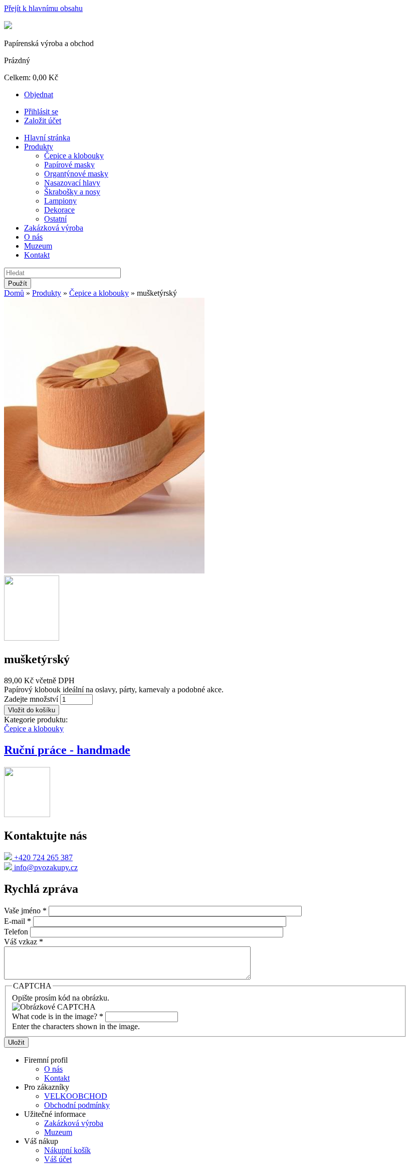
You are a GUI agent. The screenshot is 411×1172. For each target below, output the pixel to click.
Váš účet (58, 1159)
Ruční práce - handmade (67, 749)
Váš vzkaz (23, 941)
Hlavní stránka (47, 137)
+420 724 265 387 (42, 857)
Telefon (17, 931)
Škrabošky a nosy (72, 191)
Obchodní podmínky (77, 1105)
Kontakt (37, 255)
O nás (33, 237)
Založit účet (42, 120)
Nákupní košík (67, 1150)
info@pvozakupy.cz (45, 867)
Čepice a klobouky (74, 155)
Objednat (38, 94)
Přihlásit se (41, 111)
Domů (14, 293)
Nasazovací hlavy (72, 182)
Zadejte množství (32, 699)
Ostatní (55, 219)
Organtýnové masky (76, 173)
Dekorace (59, 210)
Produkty (38, 146)
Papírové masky (69, 164)
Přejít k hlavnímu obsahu (43, 8)
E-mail (17, 921)
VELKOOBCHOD (75, 1096)
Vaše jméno (25, 910)
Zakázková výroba (53, 228)
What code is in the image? (57, 1016)
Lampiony (60, 201)
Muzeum (38, 246)
